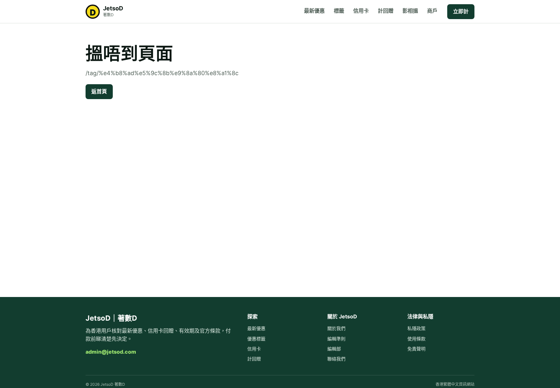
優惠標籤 (256, 338)
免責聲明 (416, 348)
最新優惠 (314, 10)
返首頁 (99, 91)
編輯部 (334, 348)
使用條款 (416, 338)
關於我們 (336, 328)
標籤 (339, 10)
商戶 (432, 10)
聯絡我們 (336, 358)
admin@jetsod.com (111, 351)
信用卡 (361, 10)
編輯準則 (336, 338)
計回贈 (385, 10)
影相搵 (410, 10)
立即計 (461, 11)
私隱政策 (416, 328)
